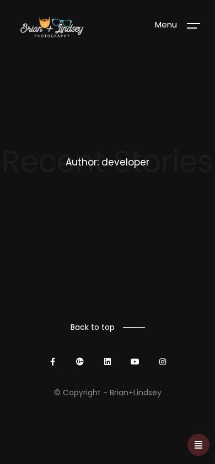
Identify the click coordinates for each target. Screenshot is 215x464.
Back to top (93, 327)
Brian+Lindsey (136, 392)
